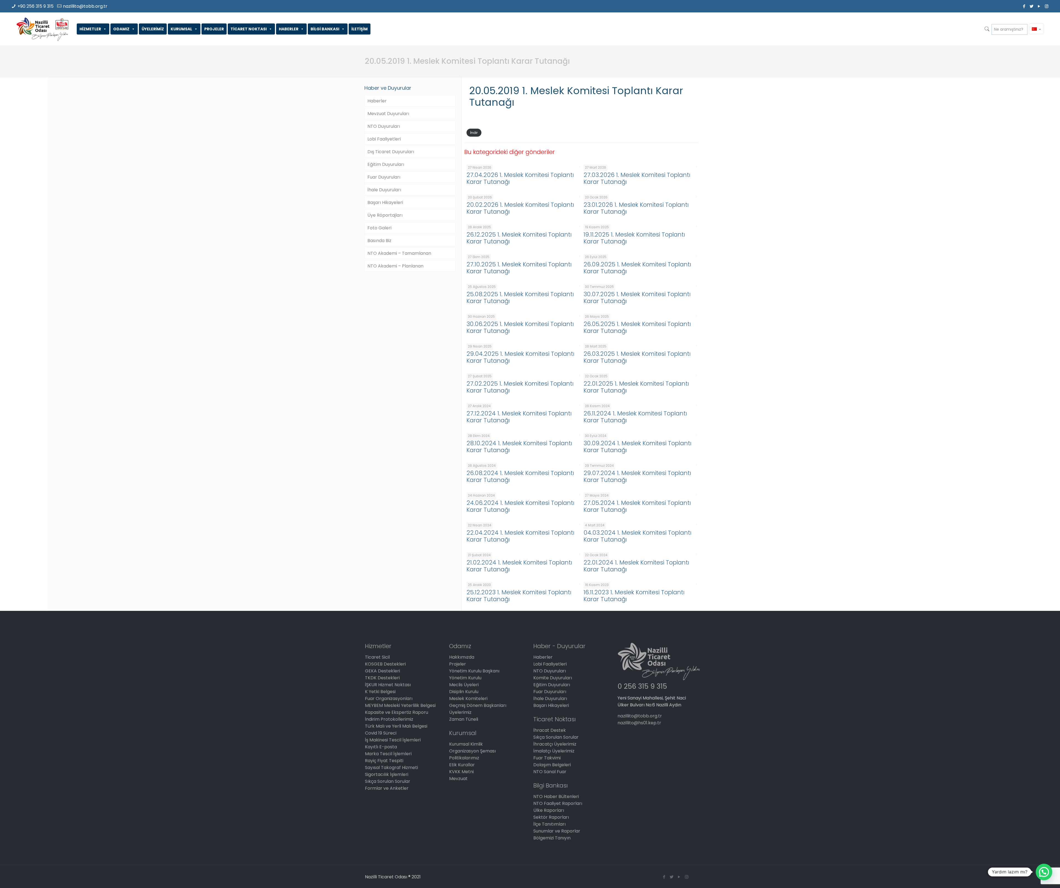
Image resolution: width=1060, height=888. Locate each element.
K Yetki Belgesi (380, 691)
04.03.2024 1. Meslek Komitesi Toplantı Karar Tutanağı (637, 536)
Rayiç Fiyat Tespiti (384, 760)
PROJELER (214, 29)
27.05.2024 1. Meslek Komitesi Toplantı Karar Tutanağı (637, 506)
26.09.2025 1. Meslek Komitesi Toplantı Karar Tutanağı (637, 267)
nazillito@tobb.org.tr (85, 6)
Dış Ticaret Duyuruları (390, 152)
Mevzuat (458, 778)
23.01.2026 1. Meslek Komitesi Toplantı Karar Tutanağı (636, 208)
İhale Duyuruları (384, 190)
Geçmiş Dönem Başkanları (477, 705)
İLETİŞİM (359, 29)
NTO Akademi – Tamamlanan (399, 253)
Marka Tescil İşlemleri (388, 754)
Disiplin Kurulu (463, 691)
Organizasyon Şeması (472, 751)
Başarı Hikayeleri (385, 202)
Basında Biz (379, 240)
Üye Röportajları (384, 215)
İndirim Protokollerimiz (389, 719)
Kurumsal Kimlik (466, 744)
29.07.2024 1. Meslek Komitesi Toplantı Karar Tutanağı (637, 476)
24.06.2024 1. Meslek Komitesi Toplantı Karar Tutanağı (520, 506)
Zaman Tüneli (463, 719)
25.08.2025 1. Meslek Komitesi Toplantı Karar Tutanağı (520, 297)
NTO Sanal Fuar (549, 771)
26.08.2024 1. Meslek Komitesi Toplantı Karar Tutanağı (520, 476)
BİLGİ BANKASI (325, 29)
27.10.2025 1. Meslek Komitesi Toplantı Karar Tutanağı (519, 267)
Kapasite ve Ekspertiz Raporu (396, 712)
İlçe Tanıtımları (549, 824)
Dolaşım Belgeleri (552, 765)
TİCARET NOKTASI (248, 29)
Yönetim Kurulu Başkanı (474, 671)
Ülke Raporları (548, 810)
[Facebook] (1024, 6)
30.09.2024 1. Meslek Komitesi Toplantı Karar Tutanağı (637, 446)
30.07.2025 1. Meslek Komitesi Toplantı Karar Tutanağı (637, 297)
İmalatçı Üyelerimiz (553, 751)
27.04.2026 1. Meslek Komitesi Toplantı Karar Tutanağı (520, 178)
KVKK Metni (461, 771)
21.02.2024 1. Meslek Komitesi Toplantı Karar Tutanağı (519, 565)
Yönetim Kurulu (465, 678)
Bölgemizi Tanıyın (552, 838)
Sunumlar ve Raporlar (556, 831)
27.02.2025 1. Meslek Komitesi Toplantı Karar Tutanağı (520, 387)
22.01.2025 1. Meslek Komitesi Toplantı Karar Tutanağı (636, 387)
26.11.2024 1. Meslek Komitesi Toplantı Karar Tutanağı (635, 416)
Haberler (377, 101)
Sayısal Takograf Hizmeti (391, 767)
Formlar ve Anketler (387, 788)
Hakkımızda (461, 657)
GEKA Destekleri (382, 671)
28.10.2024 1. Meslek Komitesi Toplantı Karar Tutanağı (519, 446)
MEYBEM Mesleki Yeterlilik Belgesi (400, 705)
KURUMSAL (181, 29)
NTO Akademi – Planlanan (395, 266)
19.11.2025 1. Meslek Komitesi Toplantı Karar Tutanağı (634, 237)
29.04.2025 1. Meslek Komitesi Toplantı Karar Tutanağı (520, 357)
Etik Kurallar (462, 765)
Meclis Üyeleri (464, 685)
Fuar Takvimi (547, 758)
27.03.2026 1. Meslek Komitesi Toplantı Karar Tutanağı (637, 178)
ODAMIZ (121, 29)
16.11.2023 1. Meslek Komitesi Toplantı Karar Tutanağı (634, 595)
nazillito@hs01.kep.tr (639, 723)
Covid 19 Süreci (380, 733)
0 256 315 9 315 (642, 686)
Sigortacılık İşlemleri (386, 774)
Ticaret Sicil (377, 657)
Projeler (457, 664)
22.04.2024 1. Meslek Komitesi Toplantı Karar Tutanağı (520, 536)
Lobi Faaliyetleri (384, 139)
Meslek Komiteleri (468, 698)
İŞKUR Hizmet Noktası (388, 685)
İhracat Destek (549, 730)
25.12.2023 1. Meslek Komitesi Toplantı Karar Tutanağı (519, 595)
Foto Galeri (379, 228)
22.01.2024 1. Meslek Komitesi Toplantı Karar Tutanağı (636, 565)
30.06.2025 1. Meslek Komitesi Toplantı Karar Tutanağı (520, 327)
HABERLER (288, 29)
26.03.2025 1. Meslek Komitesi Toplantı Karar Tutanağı (637, 357)
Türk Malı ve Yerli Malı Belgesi (396, 726)
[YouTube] (1039, 6)
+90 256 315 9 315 (35, 6)
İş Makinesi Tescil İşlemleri (393, 740)
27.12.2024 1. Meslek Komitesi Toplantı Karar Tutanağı (519, 416)
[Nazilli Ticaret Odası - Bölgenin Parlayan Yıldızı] (42, 29)
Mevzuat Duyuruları (388, 113)
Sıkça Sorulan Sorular (387, 781)
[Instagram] (1047, 6)
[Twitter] (1032, 6)
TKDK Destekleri (382, 678)
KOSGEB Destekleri (385, 664)
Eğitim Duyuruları (385, 164)
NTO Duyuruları (383, 126)
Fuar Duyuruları (383, 177)
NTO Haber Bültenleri (556, 796)
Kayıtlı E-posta (381, 747)
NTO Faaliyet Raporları (557, 803)
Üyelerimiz (460, 712)
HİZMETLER (90, 29)
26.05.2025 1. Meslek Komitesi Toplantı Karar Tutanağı (637, 327)
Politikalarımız (464, 758)
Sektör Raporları (551, 817)
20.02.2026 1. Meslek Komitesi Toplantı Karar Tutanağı (520, 208)
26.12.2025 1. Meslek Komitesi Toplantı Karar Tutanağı (519, 237)
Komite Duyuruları (552, 678)
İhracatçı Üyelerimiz (554, 744)
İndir (474, 132)
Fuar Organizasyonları (388, 698)
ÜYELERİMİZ (153, 29)
